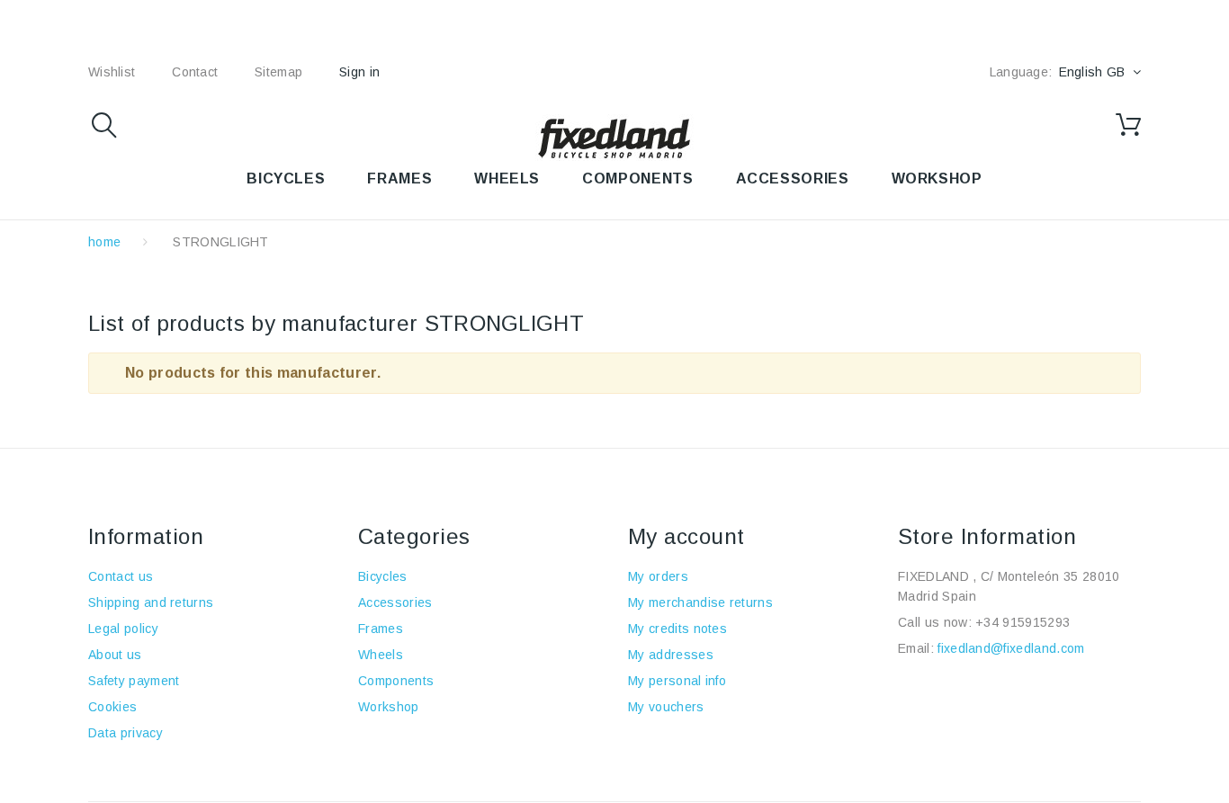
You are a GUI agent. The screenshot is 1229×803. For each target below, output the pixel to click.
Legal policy (123, 628)
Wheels (380, 654)
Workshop (388, 707)
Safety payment (133, 681)
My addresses (670, 654)
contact (195, 72)
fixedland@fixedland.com (1010, 648)
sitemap (278, 72)
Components (396, 681)
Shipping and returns (150, 602)
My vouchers (666, 707)
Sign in (359, 72)
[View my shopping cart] (1128, 125)
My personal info (677, 681)
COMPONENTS (637, 178)
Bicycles (383, 576)
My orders (658, 576)
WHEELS (507, 178)
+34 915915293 (1022, 622)
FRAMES (399, 178)
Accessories (792, 178)
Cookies (112, 707)
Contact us (120, 576)
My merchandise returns (700, 602)
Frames (380, 628)
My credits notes (677, 628)
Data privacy (125, 733)
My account (686, 536)
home (104, 242)
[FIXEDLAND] (614, 137)
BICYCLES (286, 178)
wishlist (111, 72)
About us (115, 654)
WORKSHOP (937, 178)
